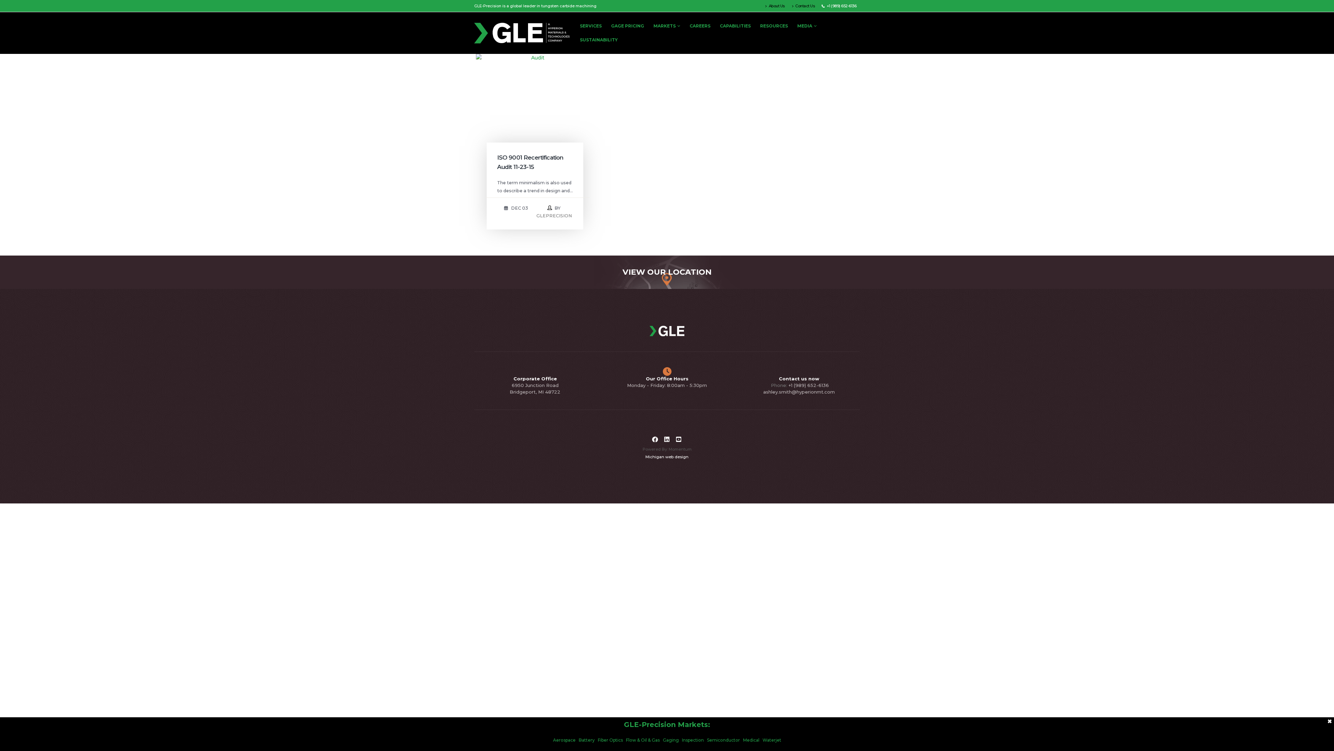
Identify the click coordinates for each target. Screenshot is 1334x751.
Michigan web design (667, 456)
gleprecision (554, 215)
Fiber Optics (610, 740)
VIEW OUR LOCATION (667, 272)
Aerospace (564, 740)
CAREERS (700, 26)
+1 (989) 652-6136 (809, 385)
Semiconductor (723, 740)
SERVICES (591, 26)
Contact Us (805, 5)
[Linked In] (667, 439)
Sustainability (599, 39)
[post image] (535, 113)
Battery (587, 740)
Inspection (693, 740)
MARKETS (664, 26)
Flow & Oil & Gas (643, 740)
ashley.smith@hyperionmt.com (799, 392)
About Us (777, 5)
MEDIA (804, 26)
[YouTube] (679, 439)
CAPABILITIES (735, 26)
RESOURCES (774, 26)
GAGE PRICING (627, 26)
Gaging (671, 740)
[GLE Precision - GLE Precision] (524, 33)
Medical (751, 740)
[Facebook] (655, 439)
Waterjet (772, 740)
